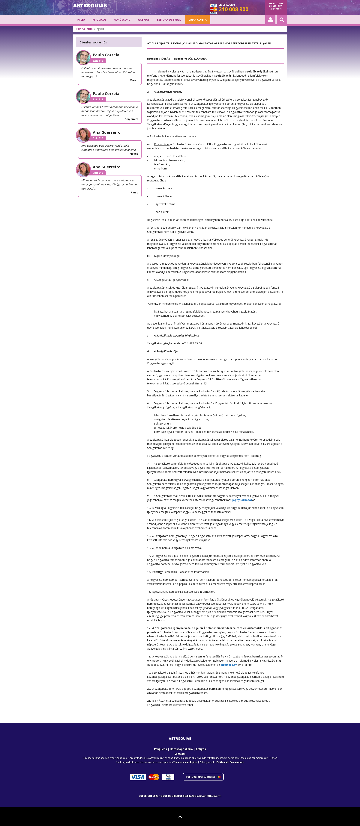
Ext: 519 (98, 60)
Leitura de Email (169, 19)
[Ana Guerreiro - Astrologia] (86, 135)
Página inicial (84, 29)
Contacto (180, 753)
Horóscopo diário (181, 749)
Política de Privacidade (230, 762)
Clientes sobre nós (93, 42)
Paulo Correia (106, 54)
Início (81, 19)
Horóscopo (122, 19)
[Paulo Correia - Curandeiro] (86, 57)
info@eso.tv (228, 664)
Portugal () (201, 776)
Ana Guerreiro (107, 132)
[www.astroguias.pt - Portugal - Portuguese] (90, 5)
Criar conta (198, 19)
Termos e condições (185, 762)
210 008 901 (276, 8)
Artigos (144, 19)
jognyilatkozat (242, 500)
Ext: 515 (98, 138)
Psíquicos (99, 19)
